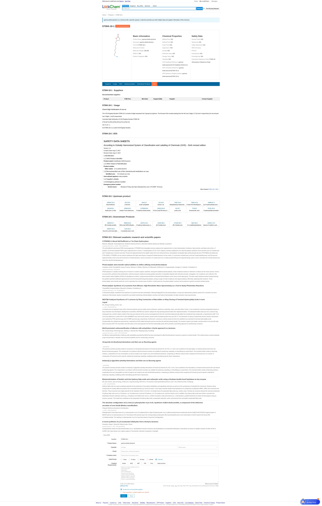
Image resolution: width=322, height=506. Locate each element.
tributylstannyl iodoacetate (178, 203)
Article (155, 6)
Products (125, 6)
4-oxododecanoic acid (127, 230)
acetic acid (177, 209)
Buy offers (140, 6)
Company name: (112, 455)
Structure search (147, 6)
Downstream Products (143, 84)
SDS (120, 84)
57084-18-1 (142, 45)
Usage (115, 84)
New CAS (180, 502)
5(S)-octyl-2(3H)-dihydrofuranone (130, 224)
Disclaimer (135, 502)
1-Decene (127, 203)
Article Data (198, 502)
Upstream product (129, 84)
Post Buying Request (122, 26)
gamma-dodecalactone (149, 39)
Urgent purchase (161, 463)
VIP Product (160, 502)
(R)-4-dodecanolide (111, 224)
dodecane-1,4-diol (110, 209)
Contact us (113, 502)
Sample (124, 463)
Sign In (121, 1)
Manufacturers (151, 502)
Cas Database (189, 502)
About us (98, 502)
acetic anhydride (144, 203)
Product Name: (112, 443)
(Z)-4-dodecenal (161, 224)
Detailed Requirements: (112, 464)
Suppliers (133, 6)
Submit (124, 496)
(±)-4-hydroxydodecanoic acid (212, 203)
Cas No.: (114, 439)
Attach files (125, 486)
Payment (105, 502)
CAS (174, 502)
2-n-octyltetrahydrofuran (194, 224)
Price (152, 463)
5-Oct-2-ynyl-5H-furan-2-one (161, 209)
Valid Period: (113, 459)
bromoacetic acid (194, 209)
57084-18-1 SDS (213, 189)
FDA (145, 463)
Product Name (220, 502)
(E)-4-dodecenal (178, 224)
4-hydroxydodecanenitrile (211, 209)
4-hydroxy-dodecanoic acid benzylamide (148, 224)
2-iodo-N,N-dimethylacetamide (196, 203)
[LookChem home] (111, 7)
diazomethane (110, 203)
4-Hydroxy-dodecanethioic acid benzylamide (149, 209)
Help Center (126, 502)
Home (196, 1)
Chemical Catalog (209, 502)
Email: (115, 451)
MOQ (131, 463)
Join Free (127, 1)
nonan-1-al (161, 203)
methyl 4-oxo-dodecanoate (128, 209)
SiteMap (142, 502)
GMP (138, 463)
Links (119, 502)
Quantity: (114, 447)
